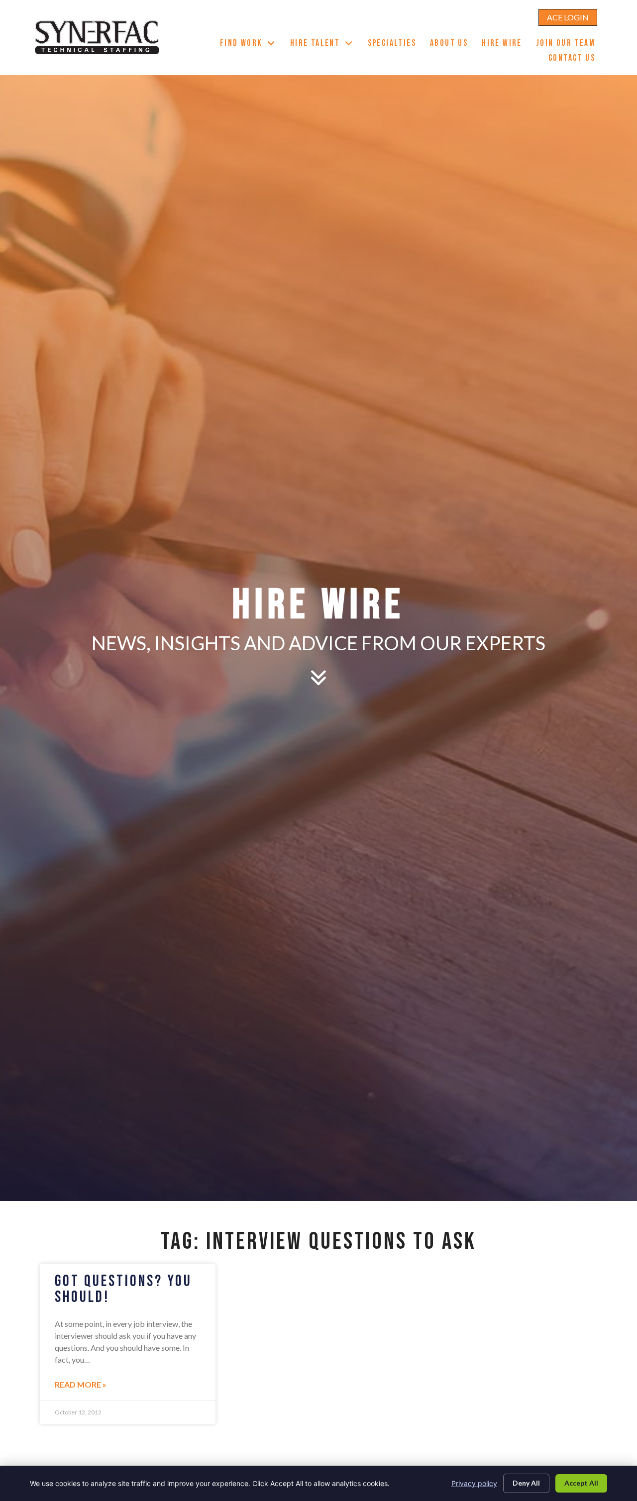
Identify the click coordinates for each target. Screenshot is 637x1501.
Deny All (526, 1483)
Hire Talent (325, 44)
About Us (452, 44)
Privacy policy (474, 1483)
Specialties (395, 44)
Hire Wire (505, 44)
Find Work (251, 44)
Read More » (80, 1384)
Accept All (581, 1483)
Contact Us (575, 59)
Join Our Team (569, 44)
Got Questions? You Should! (123, 1289)
